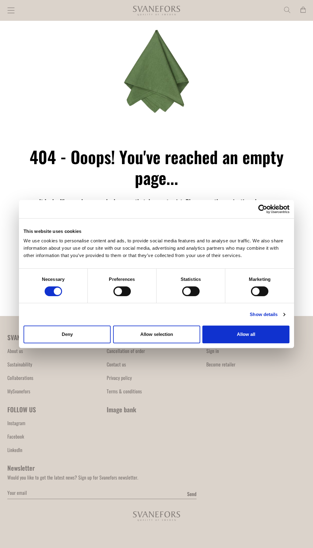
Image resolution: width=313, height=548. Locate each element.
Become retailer (220, 364)
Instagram (16, 423)
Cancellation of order (126, 351)
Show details (264, 314)
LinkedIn (14, 450)
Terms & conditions (124, 391)
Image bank (121, 409)
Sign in (212, 351)
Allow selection (156, 334)
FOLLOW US (21, 409)
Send (192, 494)
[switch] (122, 291)
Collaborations (20, 377)
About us (15, 351)
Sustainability (19, 364)
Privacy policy (119, 377)
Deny (67, 334)
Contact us (116, 364)
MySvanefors (18, 391)
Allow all (246, 334)
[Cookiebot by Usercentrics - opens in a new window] (262, 209)
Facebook (15, 436)
